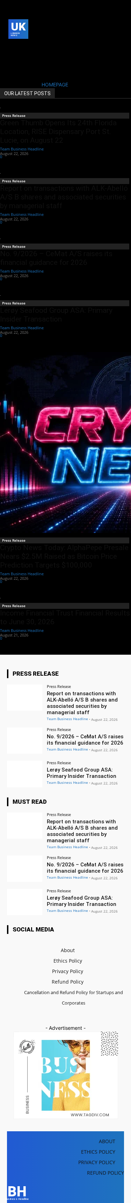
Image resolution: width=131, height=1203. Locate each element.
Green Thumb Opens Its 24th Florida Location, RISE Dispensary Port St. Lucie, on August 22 (58, 132)
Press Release (14, 115)
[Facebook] (12, 48)
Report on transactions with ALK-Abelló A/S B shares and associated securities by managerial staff (64, 197)
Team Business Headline (22, 149)
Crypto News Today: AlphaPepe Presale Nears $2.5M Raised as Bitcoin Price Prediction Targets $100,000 (64, 556)
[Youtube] (23, 59)
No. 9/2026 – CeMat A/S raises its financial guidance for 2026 (56, 258)
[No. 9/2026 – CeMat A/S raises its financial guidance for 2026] (24, 740)
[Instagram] (23, 48)
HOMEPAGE (55, 84)
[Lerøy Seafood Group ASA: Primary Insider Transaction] (24, 774)
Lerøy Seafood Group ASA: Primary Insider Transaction (56, 314)
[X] (12, 59)
